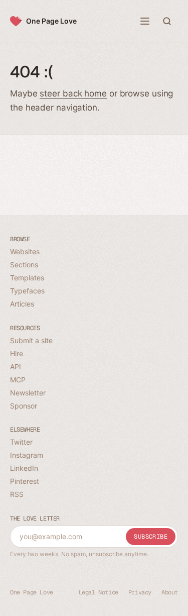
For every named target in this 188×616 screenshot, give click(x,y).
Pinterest (24, 481)
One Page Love (51, 21)
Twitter (21, 442)
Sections (24, 264)
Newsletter (28, 392)
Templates (27, 277)
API (15, 366)
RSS (17, 494)
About (169, 592)
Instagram (26, 455)
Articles (22, 303)
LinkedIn (24, 468)
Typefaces (27, 290)
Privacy (139, 592)
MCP (18, 379)
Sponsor (23, 405)
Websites (25, 251)
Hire (16, 353)
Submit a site (31, 340)
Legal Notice (98, 592)
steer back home (73, 93)
